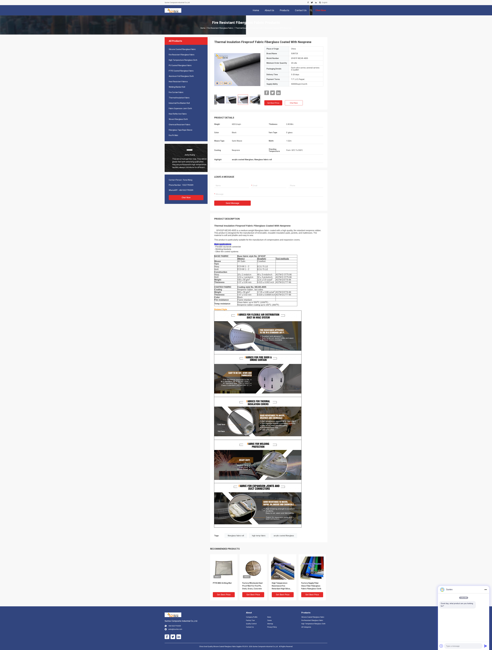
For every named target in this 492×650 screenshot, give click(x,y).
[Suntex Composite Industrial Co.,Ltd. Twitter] (312, 2)
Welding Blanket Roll (177, 87)
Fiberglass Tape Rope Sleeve (180, 130)
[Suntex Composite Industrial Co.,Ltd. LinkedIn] (316, 2)
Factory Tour (250, 620)
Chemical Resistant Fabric (179, 125)
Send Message (232, 203)
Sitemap (270, 624)
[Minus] (485, 589)
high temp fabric (259, 536)
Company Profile (251, 617)
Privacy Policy (272, 627)
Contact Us (250, 627)
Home (203, 28)
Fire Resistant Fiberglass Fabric (220, 28)
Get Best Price (273, 103)
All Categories (306, 627)
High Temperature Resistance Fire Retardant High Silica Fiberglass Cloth (281, 586)
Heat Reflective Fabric (178, 114)
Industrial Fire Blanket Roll (179, 103)
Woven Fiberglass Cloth (178, 119)
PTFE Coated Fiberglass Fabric (181, 71)
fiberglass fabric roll (236, 536)
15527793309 (187, 185)
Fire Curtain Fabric (176, 92)
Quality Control (251, 624)
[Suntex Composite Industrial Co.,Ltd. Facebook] (308, 2)
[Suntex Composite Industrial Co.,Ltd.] (173, 10)
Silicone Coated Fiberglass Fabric (182, 49)
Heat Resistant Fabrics (178, 82)
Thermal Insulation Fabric (179, 98)
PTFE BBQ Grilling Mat (222, 583)
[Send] (486, 646)
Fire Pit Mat (173, 135)
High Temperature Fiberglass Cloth (183, 60)
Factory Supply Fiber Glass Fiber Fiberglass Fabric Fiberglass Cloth (311, 586)
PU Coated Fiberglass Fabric (180, 65)
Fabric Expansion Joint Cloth (180, 108)
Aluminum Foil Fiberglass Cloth (181, 76)
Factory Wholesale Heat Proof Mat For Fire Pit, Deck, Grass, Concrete (252, 586)
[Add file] (441, 646)
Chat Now (186, 197)
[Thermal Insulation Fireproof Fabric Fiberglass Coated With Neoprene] (237, 69)
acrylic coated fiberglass (284, 536)
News (269, 617)
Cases (269, 620)
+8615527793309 (186, 190)
